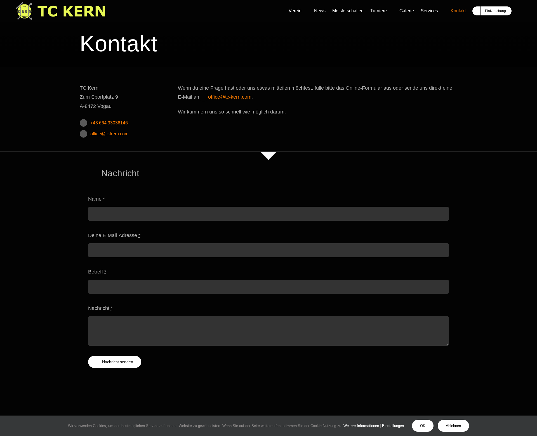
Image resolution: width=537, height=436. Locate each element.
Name (96, 199)
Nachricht (100, 308)
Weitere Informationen (361, 426)
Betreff (97, 272)
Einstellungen (393, 426)
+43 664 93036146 (109, 122)
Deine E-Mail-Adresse (114, 235)
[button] (520, 10)
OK (422, 426)
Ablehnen (453, 426)
